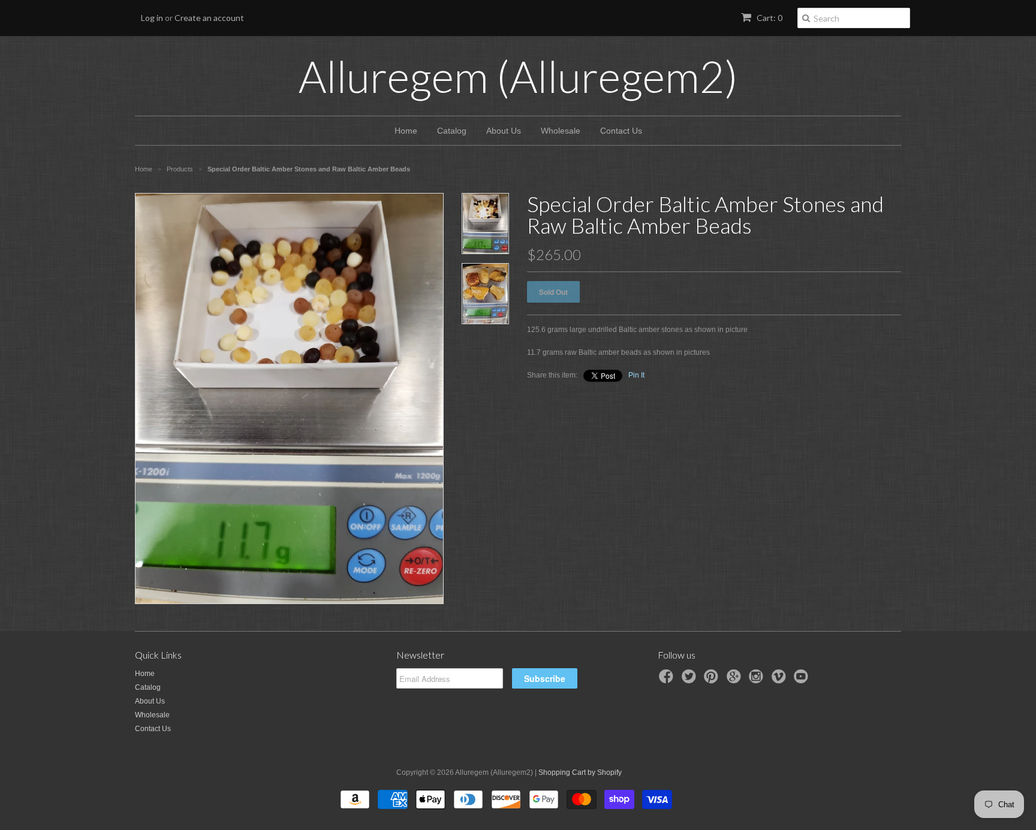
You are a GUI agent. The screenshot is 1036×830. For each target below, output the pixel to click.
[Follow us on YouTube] (803, 680)
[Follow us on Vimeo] (781, 680)
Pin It (636, 375)
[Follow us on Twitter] (691, 680)
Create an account (209, 18)
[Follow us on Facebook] (668, 680)
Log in (152, 18)
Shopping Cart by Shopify (580, 772)
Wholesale (560, 130)
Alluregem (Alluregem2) (518, 76)
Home (405, 130)
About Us (503, 130)
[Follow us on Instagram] (758, 680)
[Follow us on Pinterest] (713, 680)
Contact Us (621, 130)
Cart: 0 (768, 18)
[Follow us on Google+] (736, 680)
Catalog (451, 130)
